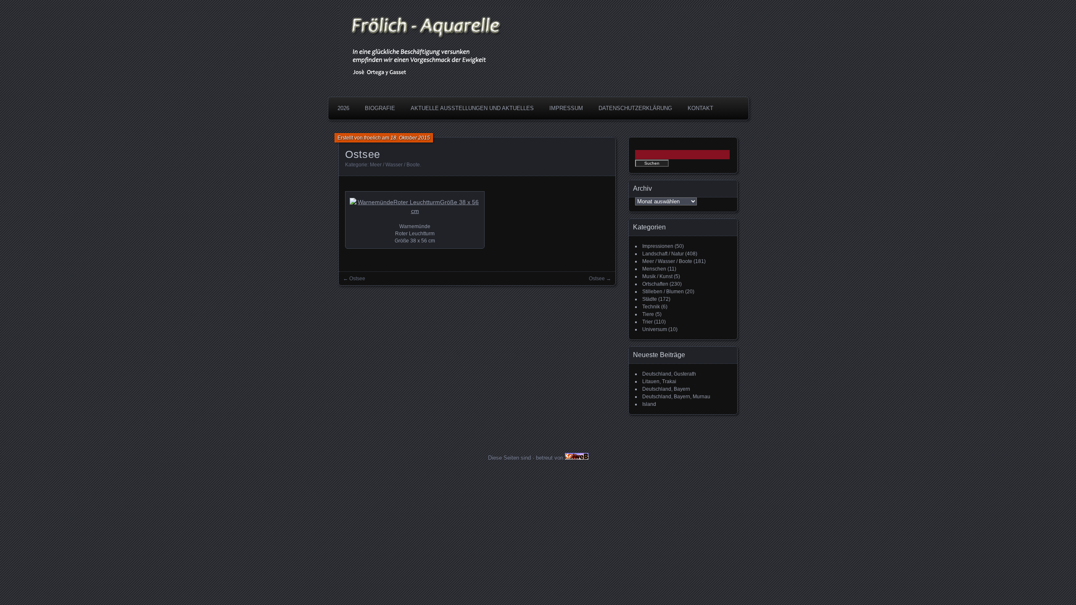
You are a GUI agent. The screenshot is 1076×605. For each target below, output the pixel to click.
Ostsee (357, 278)
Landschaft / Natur (663, 254)
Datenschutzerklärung (635, 108)
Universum (654, 329)
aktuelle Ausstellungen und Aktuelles (472, 108)
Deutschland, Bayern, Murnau (676, 397)
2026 (343, 108)
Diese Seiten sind (509, 458)
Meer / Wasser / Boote (395, 165)
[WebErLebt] (576, 458)
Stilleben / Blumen (663, 292)
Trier (647, 322)
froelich (372, 138)
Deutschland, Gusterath (669, 374)
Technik (651, 307)
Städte (649, 299)
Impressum (566, 108)
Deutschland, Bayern (666, 389)
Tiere (648, 314)
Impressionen (657, 246)
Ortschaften (655, 284)
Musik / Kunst (657, 276)
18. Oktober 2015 (410, 138)
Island (649, 404)
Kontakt (700, 108)
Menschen (654, 269)
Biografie (380, 108)
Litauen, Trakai (659, 381)
